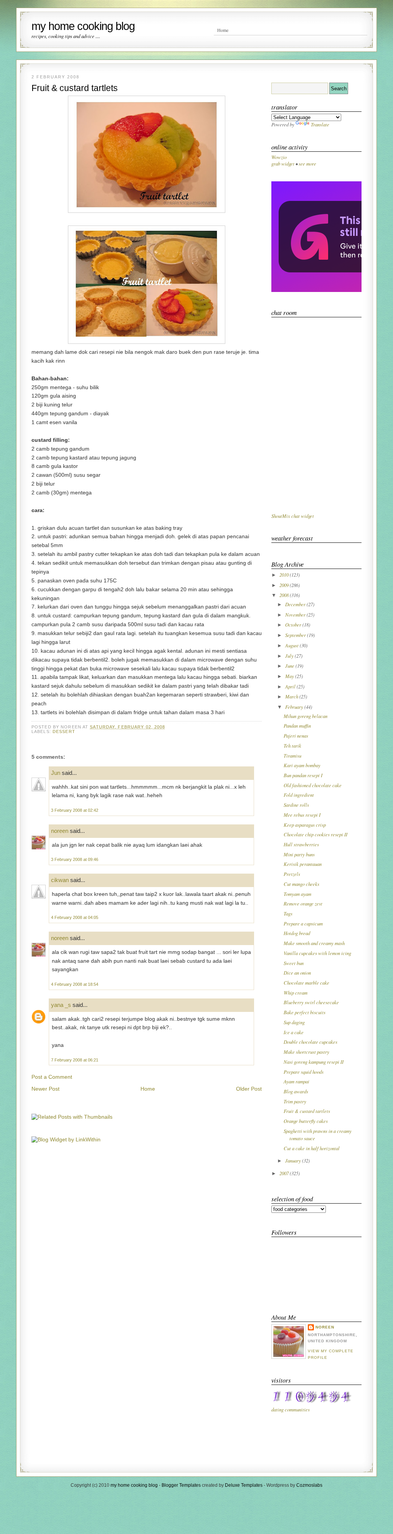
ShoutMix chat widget (292, 515)
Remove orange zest (303, 903)
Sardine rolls (296, 804)
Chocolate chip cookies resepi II (315, 834)
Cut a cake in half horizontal (312, 1148)
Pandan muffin (297, 725)
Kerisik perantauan (303, 864)
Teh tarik (292, 745)
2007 (284, 1173)
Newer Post (45, 1089)
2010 (284, 574)
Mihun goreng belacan (305, 716)
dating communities (290, 1409)
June (290, 665)
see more (307, 163)
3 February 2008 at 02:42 (74, 810)
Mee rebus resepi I (302, 814)
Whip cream (295, 992)
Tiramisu (292, 755)
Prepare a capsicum (303, 923)
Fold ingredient (299, 794)
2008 (284, 595)
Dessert (64, 731)
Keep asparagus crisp (305, 824)
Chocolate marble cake (306, 982)
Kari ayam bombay (302, 765)
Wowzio (279, 157)
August (292, 645)
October (293, 624)
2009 (284, 585)
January (293, 1160)
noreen (59, 831)
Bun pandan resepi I (303, 775)
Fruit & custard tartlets (74, 88)
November (296, 614)
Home (222, 30)
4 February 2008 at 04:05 (74, 917)
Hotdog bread (297, 933)
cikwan (60, 880)
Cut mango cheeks (301, 884)
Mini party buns (299, 854)
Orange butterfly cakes (306, 1121)
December (296, 604)
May (290, 676)
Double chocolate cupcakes (310, 1041)
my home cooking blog (83, 26)
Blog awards (296, 1091)
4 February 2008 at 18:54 (74, 984)
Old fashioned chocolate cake (313, 785)
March (292, 696)
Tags (288, 913)
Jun (55, 772)
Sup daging (294, 1022)
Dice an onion (297, 972)
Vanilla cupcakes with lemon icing (317, 953)
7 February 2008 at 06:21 (74, 1060)
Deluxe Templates (244, 1485)
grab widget (282, 163)
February (294, 706)
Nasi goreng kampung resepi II (313, 1061)
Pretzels (292, 874)
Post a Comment (51, 1077)
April (291, 686)
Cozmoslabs (309, 1485)
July (290, 655)
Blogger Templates (181, 1485)
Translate (320, 124)
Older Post (249, 1089)
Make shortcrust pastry (306, 1051)
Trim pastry (295, 1101)
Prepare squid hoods (304, 1071)
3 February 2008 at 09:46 (74, 859)
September (296, 635)
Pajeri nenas (296, 735)
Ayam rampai (296, 1081)
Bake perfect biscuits (304, 1012)
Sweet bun (294, 963)
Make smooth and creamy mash (314, 943)
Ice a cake (294, 1032)
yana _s (61, 1005)
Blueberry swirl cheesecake (311, 1002)
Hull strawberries (301, 844)
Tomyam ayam (297, 894)
